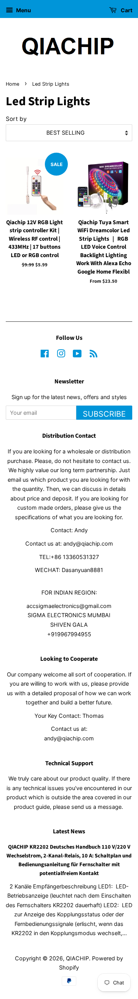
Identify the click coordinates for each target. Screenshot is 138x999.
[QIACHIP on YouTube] (77, 355)
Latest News (69, 831)
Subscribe (104, 414)
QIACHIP (77, 958)
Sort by (16, 118)
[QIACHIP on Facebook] (44, 355)
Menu (23, 10)
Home (12, 84)
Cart (126, 10)
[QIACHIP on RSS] (93, 355)
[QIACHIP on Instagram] (61, 355)
